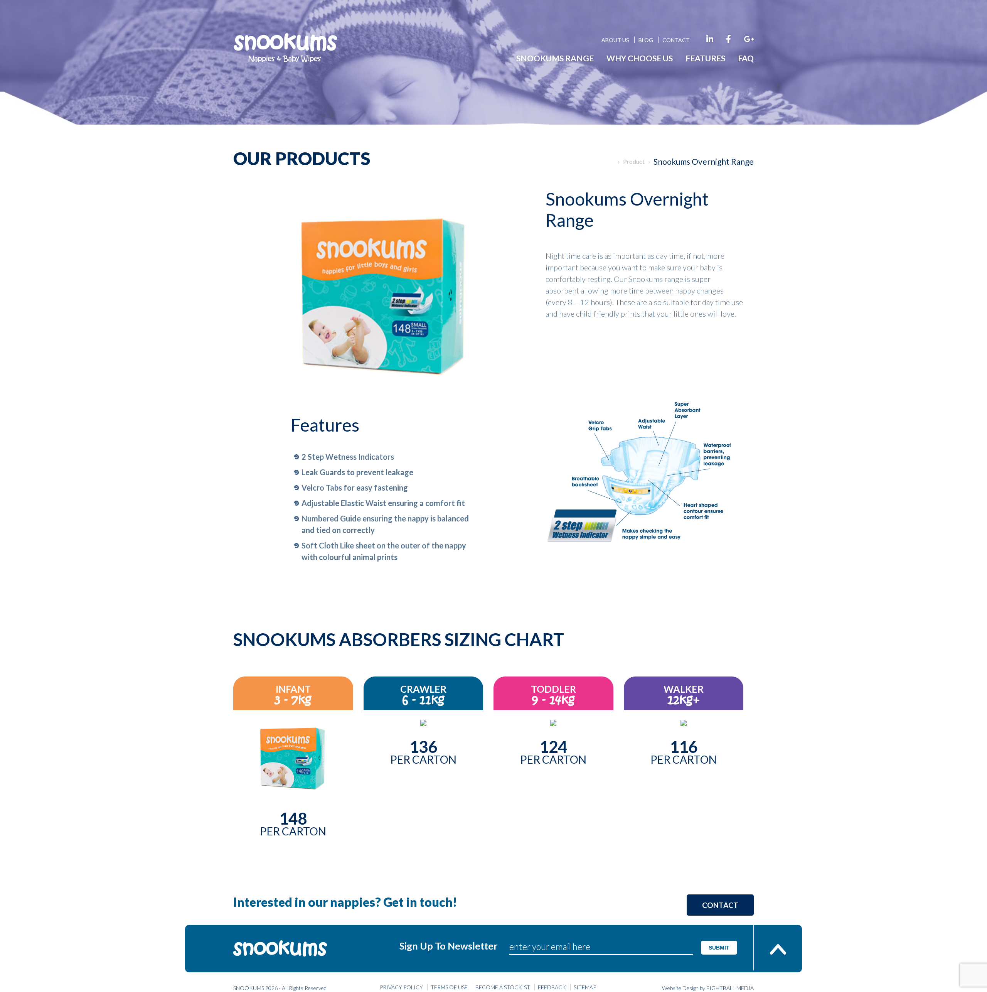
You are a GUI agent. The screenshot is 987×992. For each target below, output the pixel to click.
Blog (645, 40)
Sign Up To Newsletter (448, 946)
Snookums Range (555, 58)
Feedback (552, 987)
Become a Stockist (502, 987)
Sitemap (585, 987)
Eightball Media (730, 988)
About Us (615, 40)
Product (634, 161)
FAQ (746, 58)
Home (610, 162)
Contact (676, 40)
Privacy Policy (401, 987)
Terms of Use (449, 987)
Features (705, 58)
